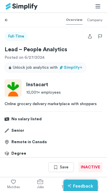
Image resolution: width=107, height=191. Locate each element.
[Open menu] (97, 6)
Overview (74, 19)
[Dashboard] (22, 6)
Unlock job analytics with (47, 68)
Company (94, 20)
